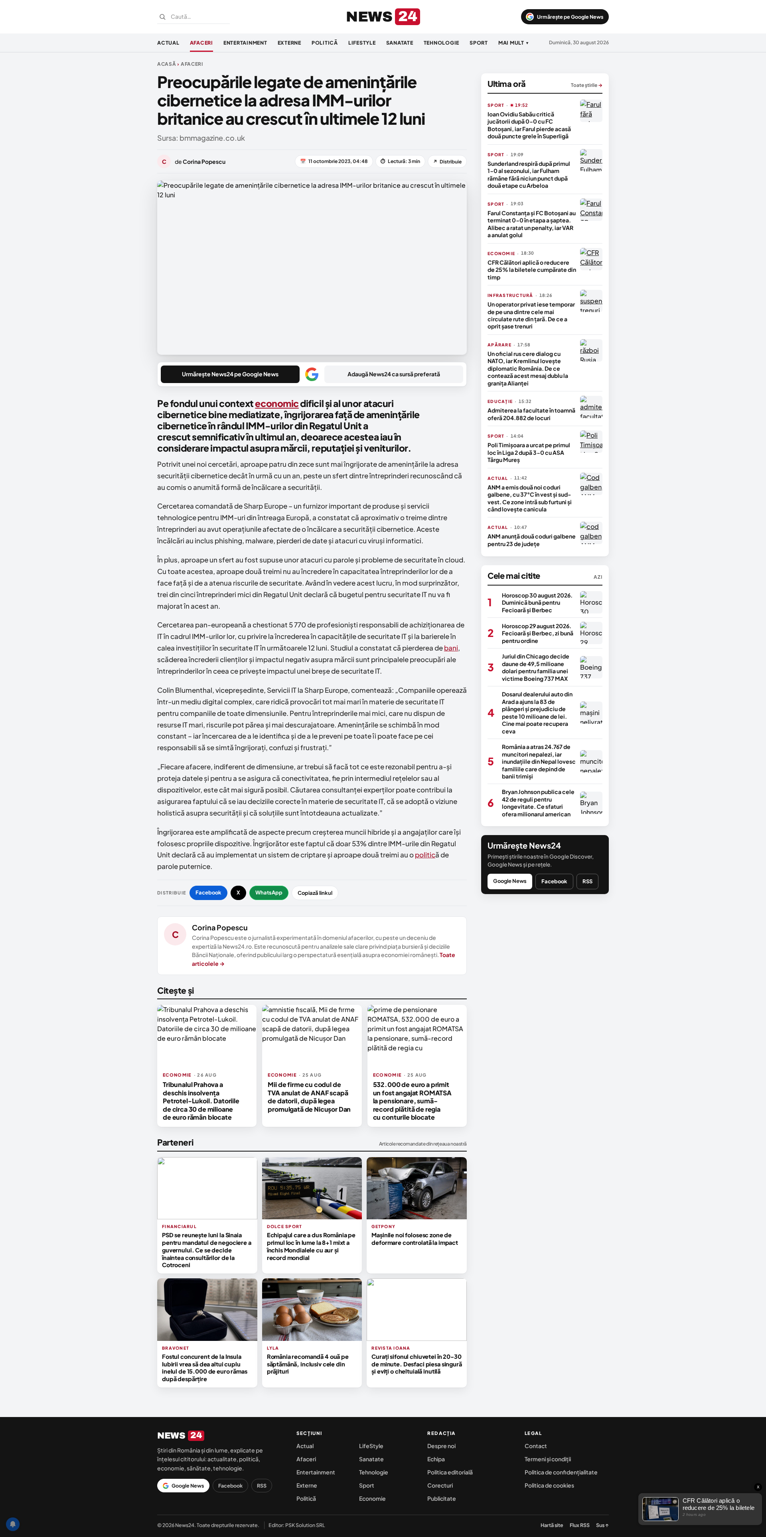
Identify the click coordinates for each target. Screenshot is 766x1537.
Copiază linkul (315, 893)
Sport (479, 42)
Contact (536, 1445)
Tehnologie (442, 42)
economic (276, 403)
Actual (168, 42)
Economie (372, 1498)
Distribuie (447, 162)
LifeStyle (362, 42)
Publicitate (441, 1498)
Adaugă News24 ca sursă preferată (393, 373)
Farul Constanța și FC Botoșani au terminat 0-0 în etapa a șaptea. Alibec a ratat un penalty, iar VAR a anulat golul (532, 223)
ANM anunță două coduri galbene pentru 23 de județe (532, 540)
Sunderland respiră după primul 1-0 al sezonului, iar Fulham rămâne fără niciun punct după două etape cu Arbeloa (529, 174)
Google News (510, 881)
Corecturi (440, 1485)
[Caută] (162, 17)
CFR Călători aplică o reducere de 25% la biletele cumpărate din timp (532, 270)
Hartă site (552, 1525)
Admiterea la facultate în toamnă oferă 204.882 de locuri (531, 414)
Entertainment (245, 42)
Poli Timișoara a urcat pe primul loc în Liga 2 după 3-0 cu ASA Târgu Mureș (529, 452)
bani (451, 647)
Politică (325, 42)
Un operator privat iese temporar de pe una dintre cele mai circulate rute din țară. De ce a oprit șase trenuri (531, 315)
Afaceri (201, 42)
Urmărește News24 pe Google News (230, 373)
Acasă (166, 64)
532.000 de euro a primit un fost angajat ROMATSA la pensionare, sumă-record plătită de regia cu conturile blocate (412, 1100)
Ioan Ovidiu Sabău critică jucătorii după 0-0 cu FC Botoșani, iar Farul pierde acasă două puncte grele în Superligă (529, 125)
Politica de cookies (549, 1485)
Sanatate (399, 42)
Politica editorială (450, 1472)
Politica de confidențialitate (561, 1472)
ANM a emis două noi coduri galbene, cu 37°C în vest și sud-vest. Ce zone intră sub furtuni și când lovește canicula (530, 498)
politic (425, 854)
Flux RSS (580, 1525)
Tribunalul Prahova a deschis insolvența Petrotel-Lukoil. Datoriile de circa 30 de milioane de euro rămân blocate (201, 1100)
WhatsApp (268, 892)
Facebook (208, 892)
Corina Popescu (220, 927)
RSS (587, 881)
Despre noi (441, 1445)
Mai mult (513, 42)
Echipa (436, 1458)
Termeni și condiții (548, 1458)
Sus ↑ (602, 1525)
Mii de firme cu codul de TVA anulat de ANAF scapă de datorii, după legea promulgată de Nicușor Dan (309, 1096)
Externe (289, 42)
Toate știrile (586, 85)
